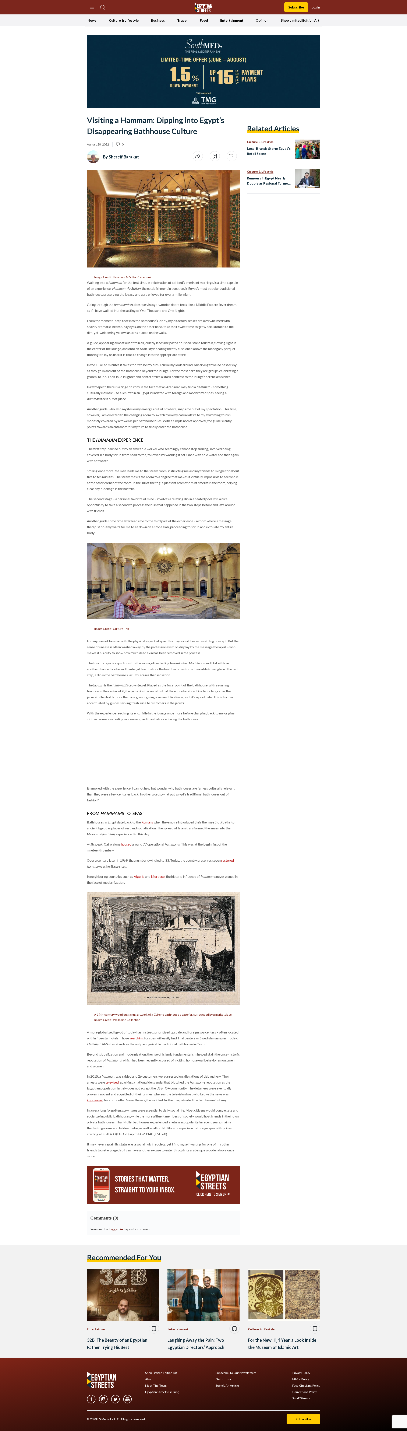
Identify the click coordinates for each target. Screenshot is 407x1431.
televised (112, 1082)
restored (227, 860)
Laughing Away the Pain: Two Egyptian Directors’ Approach (195, 1343)
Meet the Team (156, 1385)
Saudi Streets (301, 1398)
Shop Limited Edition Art (300, 20)
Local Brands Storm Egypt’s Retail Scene (269, 150)
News (92, 20)
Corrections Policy (304, 1392)
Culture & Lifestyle (124, 20)
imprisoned (95, 1100)
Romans (147, 822)
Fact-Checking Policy (306, 1385)
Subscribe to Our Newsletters (236, 1373)
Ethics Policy (300, 1379)
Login (315, 7)
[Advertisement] (119, 752)
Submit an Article (227, 1385)
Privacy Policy (301, 1373)
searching (137, 1038)
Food (204, 20)
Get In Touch (224, 1379)
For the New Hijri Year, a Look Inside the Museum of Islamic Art (282, 1343)
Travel (182, 20)
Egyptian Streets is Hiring (162, 1392)
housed (126, 844)
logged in (116, 1229)
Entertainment (231, 20)
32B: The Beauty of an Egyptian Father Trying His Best (117, 1343)
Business (158, 20)
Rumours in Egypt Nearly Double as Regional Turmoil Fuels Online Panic (268, 181)
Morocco (158, 876)
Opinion (262, 20)
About (149, 1379)
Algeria (139, 876)
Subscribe (296, 7)
